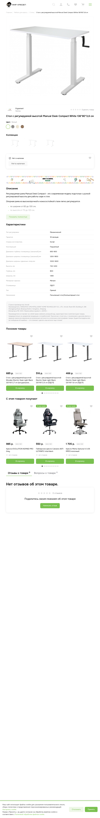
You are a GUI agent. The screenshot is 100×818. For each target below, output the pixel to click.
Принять (91, 809)
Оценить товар (88, 110)
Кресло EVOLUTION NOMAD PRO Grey (19, 450)
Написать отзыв (50, 505)
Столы (32, 12)
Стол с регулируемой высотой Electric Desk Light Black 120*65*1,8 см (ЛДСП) (78, 380)
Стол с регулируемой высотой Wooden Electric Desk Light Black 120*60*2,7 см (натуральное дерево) (19, 380)
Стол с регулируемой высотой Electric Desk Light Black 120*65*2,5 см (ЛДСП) (48, 380)
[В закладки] (31, 336)
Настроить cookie (9, 809)
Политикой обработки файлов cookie (29, 814)
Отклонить (76, 809)
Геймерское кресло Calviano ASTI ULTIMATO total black (49, 450)
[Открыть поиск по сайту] (53, 4)
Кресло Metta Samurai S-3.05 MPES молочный (78, 450)
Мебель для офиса (20, 12)
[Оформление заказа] (83, 4)
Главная (9, 12)
